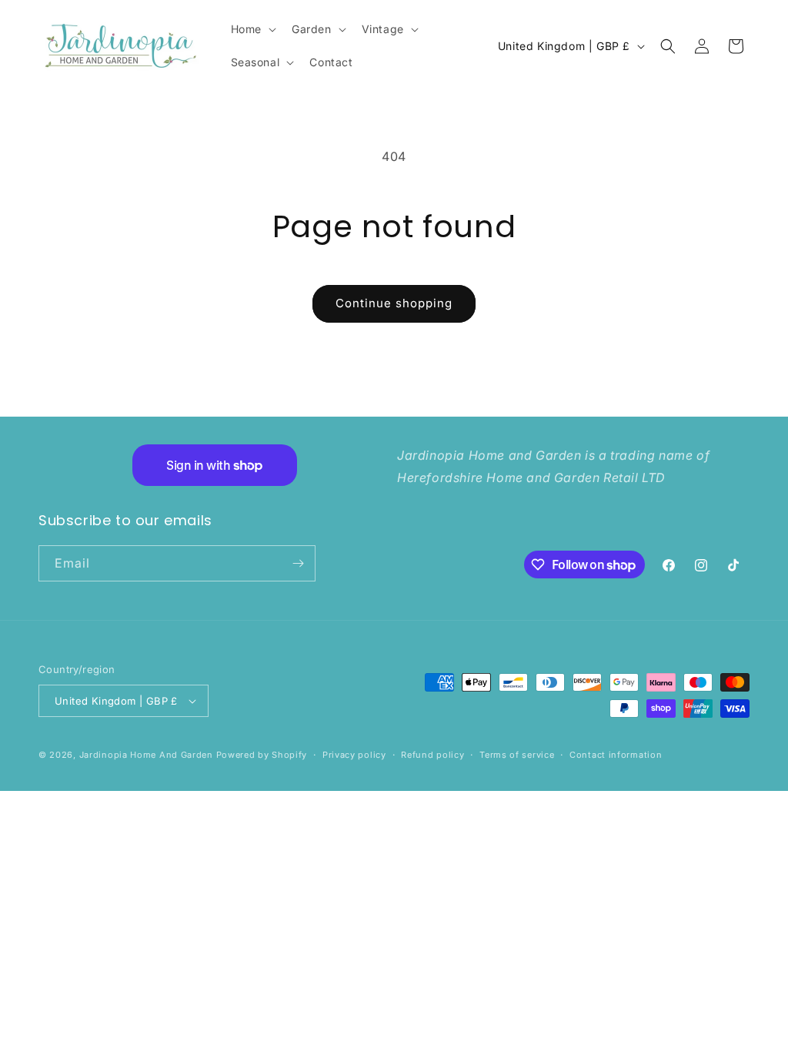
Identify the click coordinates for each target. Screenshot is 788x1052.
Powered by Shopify (262, 754)
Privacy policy (354, 754)
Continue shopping (394, 303)
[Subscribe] (298, 563)
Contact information (615, 754)
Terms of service (516, 754)
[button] (252, 29)
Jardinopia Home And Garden (147, 754)
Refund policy (432, 754)
